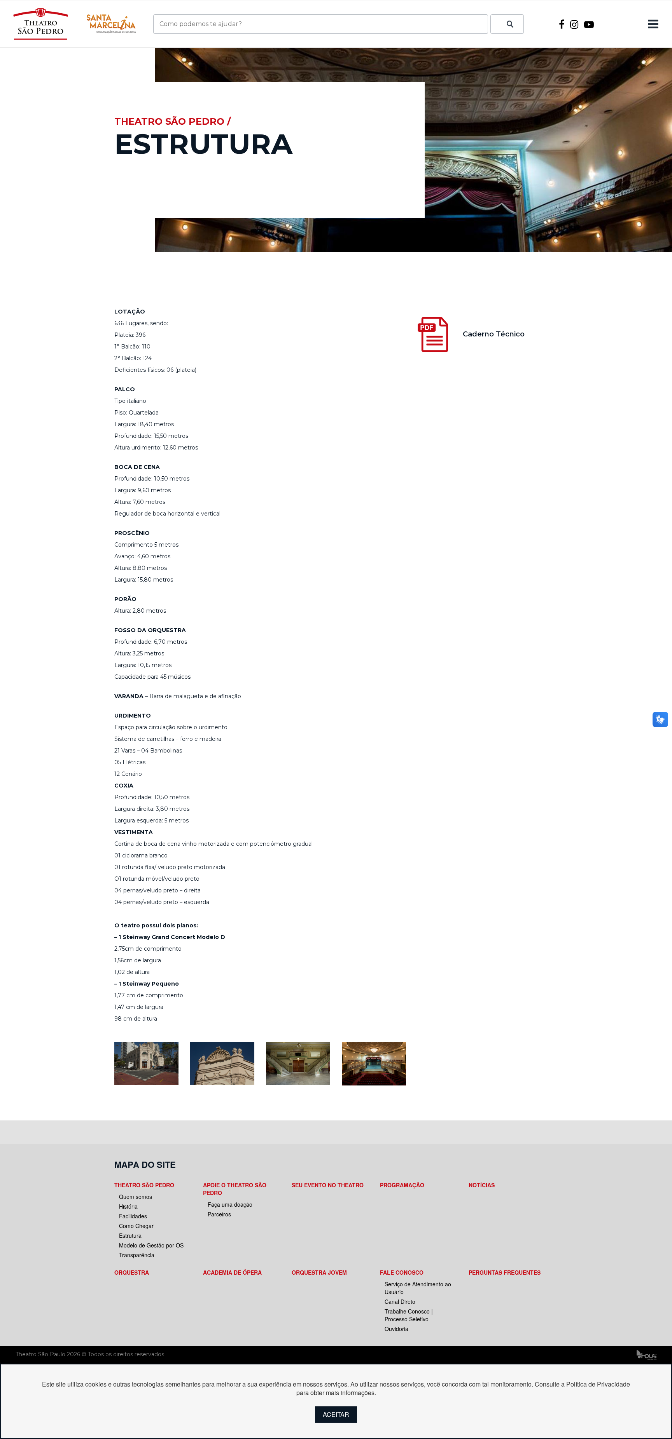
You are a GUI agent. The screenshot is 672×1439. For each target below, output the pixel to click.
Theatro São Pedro (144, 1185)
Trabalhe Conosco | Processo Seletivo (409, 1315)
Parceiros (219, 1214)
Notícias (482, 1185)
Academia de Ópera (232, 1272)
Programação (402, 1185)
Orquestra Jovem (319, 1272)
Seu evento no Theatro (328, 1185)
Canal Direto (400, 1301)
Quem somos (135, 1196)
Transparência (136, 1255)
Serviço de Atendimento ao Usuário (418, 1288)
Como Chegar (136, 1226)
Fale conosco (402, 1272)
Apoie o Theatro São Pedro (234, 1189)
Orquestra (131, 1272)
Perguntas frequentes (505, 1272)
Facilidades (133, 1216)
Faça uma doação (230, 1204)
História (128, 1206)
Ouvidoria (396, 1329)
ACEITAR (336, 1414)
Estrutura (130, 1235)
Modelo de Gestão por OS (151, 1245)
